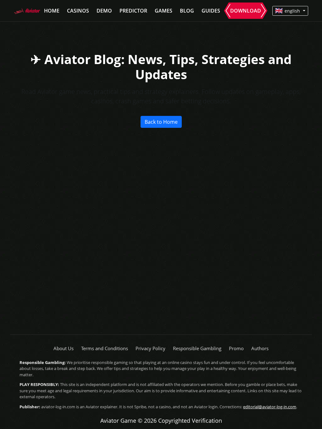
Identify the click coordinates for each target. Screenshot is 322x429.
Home (51, 10)
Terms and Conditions (104, 348)
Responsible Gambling (197, 348)
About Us (63, 348)
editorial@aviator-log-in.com (269, 407)
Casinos (78, 10)
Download (245, 10)
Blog (187, 10)
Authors (260, 348)
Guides (211, 10)
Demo (104, 10)
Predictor (133, 10)
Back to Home (161, 121)
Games (163, 10)
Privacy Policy (150, 348)
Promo (236, 348)
